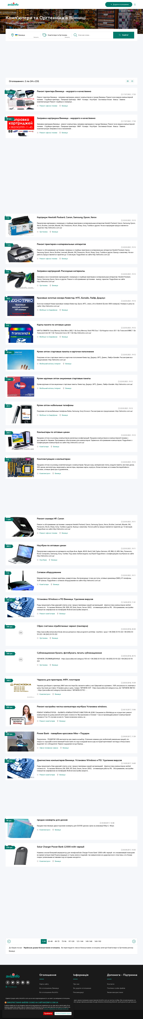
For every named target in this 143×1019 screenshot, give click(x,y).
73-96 (64, 941)
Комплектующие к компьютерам (53, 459)
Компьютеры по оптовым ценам (53, 432)
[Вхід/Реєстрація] (134, 4)
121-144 (80, 941)
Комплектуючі (45, 473)
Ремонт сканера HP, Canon (50, 518)
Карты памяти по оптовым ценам (54, 324)
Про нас (76, 984)
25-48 (50, 941)
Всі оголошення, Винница (49, 988)
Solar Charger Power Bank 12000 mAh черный (60, 846)
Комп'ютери (44, 447)
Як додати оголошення (82, 988)
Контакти (110, 984)
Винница (21, 35)
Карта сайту (44, 984)
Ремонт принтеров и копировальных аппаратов (61, 244)
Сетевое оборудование (49, 572)
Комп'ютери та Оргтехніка (57, 35)
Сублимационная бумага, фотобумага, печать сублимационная (69, 652)
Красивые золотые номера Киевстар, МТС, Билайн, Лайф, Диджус (71, 297)
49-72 (57, 941)
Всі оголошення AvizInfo (48, 992)
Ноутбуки (43, 560)
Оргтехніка (43, 232)
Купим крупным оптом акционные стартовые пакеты (64, 378)
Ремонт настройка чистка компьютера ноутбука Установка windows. (72, 706)
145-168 (88, 941)
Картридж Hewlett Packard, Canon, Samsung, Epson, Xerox (67, 217)
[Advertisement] (71, 59)
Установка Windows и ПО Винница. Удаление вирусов (65, 599)
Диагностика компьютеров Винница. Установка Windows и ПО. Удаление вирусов (79, 760)
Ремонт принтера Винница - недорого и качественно (64, 91)
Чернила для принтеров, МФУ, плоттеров (58, 679)
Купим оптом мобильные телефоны (55, 405)
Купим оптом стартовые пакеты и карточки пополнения (65, 351)
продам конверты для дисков (52, 820)
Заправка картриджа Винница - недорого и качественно (66, 118)
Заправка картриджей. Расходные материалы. (61, 271)
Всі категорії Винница (14, 23)
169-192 (97, 941)
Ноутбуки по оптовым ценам (51, 545)
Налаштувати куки (63, 1013)
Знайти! (125, 35)
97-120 (71, 941)
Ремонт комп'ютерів (47, 614)
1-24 (44, 941)
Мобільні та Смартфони (48, 310)
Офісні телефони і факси (49, 748)
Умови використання (115, 992)
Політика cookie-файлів (116, 988)
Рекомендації (78, 992)
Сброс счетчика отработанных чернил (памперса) (62, 626)
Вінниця (65, 106)
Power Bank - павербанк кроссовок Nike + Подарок (63, 733)
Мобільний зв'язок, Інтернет (50, 364)
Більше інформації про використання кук (56, 1008)
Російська (12, 987)
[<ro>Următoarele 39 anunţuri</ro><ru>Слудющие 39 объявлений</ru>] (133, 941)
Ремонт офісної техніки (48, 106)
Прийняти (48, 1013)
